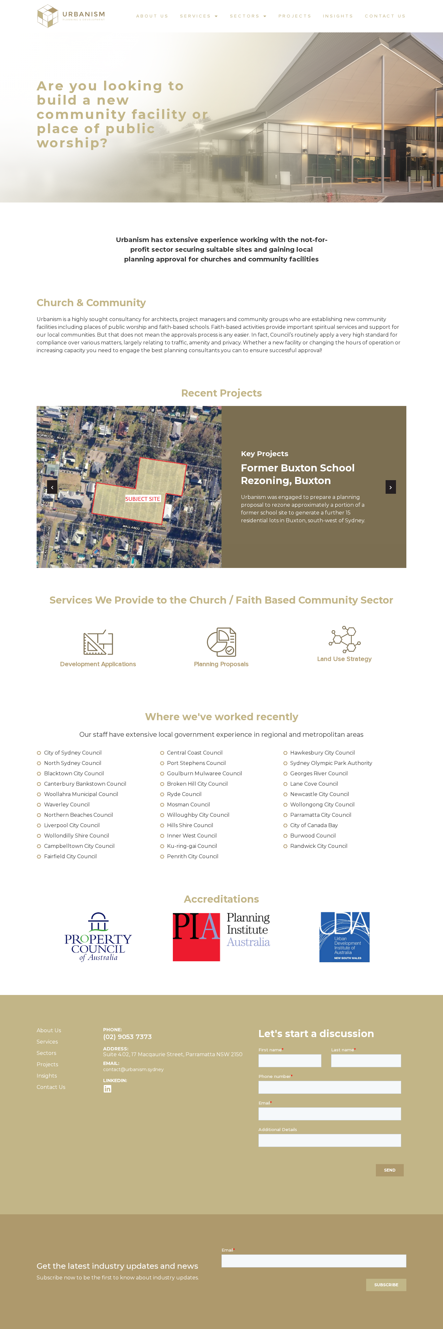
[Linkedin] (107, 1088)
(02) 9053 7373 (127, 1037)
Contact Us (385, 16)
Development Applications (98, 664)
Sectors (245, 16)
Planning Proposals (221, 664)
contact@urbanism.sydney (133, 1069)
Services (195, 16)
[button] (52, 487)
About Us (152, 16)
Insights (338, 16)
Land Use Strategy (344, 659)
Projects (295, 16)
